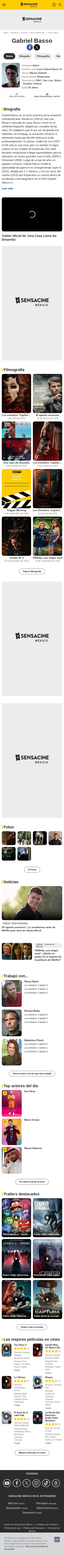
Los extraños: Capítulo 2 (47, 462)
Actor (36, 65)
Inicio (6, 33)
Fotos (9, 827)
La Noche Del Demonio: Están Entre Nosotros (52, 1416)
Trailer (17, 1370)
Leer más (7, 188)
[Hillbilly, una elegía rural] (47, 536)
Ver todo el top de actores (32, 1182)
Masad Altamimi (33, 1148)
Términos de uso (12, 1528)
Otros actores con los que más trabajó (32, 1073)
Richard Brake (32, 1011)
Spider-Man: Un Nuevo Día (52, 1346)
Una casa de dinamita (16, 462)
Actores (24, 33)
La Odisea (19, 1377)
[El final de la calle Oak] (6, 1417)
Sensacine (28, 1512)
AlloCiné (12, 1503)
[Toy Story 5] (6, 1350)
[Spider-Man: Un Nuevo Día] (37, 1350)
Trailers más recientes (32, 1327)
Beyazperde (13, 1507)
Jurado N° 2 (16, 557)
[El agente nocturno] (47, 393)
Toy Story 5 (20, 1345)
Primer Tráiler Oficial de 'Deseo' (17, 1316)
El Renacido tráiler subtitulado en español (48, 1275)
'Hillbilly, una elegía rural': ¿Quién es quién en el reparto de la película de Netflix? (48, 955)
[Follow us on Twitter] (27, 1483)
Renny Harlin (31, 981)
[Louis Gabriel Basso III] (11, 75)
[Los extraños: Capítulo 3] (16, 393)
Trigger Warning (16, 510)
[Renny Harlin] (12, 993)
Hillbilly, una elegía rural (47, 557)
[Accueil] (29, 4)
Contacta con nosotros (46, 1524)
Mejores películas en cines (32, 1452)
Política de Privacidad (33, 1528)
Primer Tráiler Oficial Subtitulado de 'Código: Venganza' (48, 1234)
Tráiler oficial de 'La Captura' (48, 1316)
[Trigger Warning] (16, 488)
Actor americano (37, 33)
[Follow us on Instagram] (36, 1483)
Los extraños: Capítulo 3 (16, 415)
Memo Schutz (31, 1120)
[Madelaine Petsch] (12, 1052)
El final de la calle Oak (21, 1414)
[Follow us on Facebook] (17, 1483)
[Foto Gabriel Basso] (9, 838)
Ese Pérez (29, 1091)
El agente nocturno (47, 415)
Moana (48, 1377)
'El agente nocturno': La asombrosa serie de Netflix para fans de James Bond (28, 929)
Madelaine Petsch (34, 1040)
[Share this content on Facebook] (30, 47)
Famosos (14, 33)
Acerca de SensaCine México (18, 1524)
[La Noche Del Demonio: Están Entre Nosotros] (37, 1417)
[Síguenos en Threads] (56, 1483)
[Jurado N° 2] (16, 536)
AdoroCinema (44, 1507)
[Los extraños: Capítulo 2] (47, 441)
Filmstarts (42, 1503)
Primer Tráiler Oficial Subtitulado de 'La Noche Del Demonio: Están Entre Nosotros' (17, 1275)
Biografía (12, 109)
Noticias (11, 882)
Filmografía (14, 370)
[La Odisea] (6, 1382)
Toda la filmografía (32, 571)
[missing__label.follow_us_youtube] (7, 1483)
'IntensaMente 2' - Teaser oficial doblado (17, 1234)
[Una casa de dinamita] (16, 441)
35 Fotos (32, 869)
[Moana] (37, 1382)
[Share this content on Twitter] (37, 47)
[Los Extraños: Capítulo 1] (47, 488)
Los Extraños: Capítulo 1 (47, 510)
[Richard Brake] (12, 1023)
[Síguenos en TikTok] (46, 1483)
